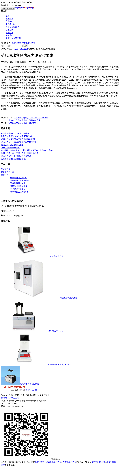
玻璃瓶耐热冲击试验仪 (19, 181)
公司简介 (9, 19)
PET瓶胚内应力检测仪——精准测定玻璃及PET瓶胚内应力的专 (27, 150)
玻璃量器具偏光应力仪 (29, 384)
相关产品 (4, 175)
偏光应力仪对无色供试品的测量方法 (16, 156)
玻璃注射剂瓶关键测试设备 (12, 145)
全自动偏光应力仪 (55, 256)
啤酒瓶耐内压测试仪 (68, 298)
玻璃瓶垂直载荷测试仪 (19, 192)
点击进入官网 (31, 390)
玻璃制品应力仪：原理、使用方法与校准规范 (19, 153)
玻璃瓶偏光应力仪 (53, 462)
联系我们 (9, 35)
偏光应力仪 (10, 24)
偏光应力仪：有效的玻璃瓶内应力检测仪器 (19, 142)
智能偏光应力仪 (12, 27)
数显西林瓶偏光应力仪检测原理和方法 (17, 136)
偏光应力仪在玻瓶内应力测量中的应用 (24, 120)
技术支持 (9, 30)
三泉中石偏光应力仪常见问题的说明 (16, 134)
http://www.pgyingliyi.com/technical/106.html (31, 118)
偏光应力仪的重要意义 (10, 148)
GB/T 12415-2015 (98, 462)
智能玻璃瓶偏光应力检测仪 (59, 365)
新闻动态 (9, 33)
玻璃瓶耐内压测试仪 (18, 178)
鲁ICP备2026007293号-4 (10, 398)
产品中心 (9, 21)
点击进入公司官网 (13, 38)
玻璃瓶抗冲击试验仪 (18, 186)
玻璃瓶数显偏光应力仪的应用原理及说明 (18, 139)
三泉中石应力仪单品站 (24, 8)
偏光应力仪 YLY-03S (56, 331)
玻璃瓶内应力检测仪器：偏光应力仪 (23, 123)
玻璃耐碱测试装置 (17, 183)
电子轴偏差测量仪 (17, 189)
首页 (7, 16)
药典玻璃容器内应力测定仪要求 (14, 159)
